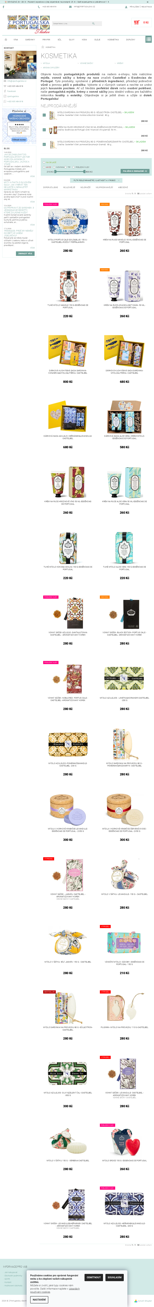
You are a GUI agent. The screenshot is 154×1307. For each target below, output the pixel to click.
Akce (48, 167)
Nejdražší (85, 187)
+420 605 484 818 (15, 101)
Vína (16, 40)
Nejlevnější (69, 187)
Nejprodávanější (104, 187)
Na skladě (51, 162)
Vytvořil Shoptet (145, 1301)
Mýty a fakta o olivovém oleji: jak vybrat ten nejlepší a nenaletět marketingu (17, 186)
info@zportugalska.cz (16, 81)
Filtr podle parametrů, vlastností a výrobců (95, 180)
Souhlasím (115, 1277)
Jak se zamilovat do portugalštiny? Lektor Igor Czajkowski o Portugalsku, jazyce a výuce (17, 159)
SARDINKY (30, 40)
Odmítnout (94, 1277)
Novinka (60, 167)
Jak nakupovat (11, 1272)
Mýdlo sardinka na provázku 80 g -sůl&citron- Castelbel (95, 112)
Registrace (147, 7)
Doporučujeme (50, 187)
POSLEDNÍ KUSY (82, 167)
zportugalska (13, 96)
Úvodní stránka (6, 40)
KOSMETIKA (113, 40)
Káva (84, 40)
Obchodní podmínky (13, 1276)
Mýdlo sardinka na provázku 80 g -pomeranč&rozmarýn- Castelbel (101, 141)
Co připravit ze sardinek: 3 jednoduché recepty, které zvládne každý (19, 210)
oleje (97, 40)
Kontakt (8, 1282)
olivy (72, 40)
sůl (60, 40)
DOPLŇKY (130, 40)
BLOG (7, 148)
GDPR (7, 1279)
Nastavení (39, 1299)
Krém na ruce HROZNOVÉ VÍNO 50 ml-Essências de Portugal (96, 127)
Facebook (11, 91)
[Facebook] (3, 7)
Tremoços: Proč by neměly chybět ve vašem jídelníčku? (18, 233)
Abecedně (123, 187)
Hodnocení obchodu (13, 1285)
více (32, 176)
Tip (69, 167)
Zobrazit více (25, 254)
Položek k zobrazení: (135, 171)
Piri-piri (46, 40)
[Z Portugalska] (29, 24)
